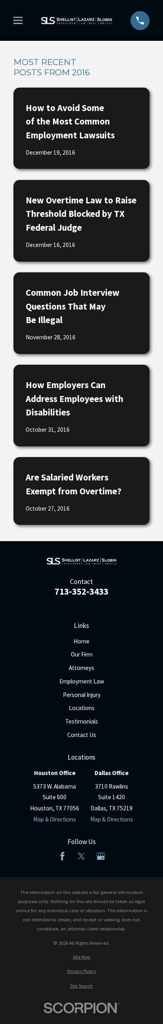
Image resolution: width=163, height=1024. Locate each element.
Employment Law (81, 681)
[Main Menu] (18, 20)
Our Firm (82, 654)
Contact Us (81, 735)
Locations (82, 708)
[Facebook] (62, 856)
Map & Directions (54, 819)
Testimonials (81, 721)
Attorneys (81, 668)
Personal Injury (81, 695)
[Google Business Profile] (101, 856)
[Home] (76, 20)
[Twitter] (81, 856)
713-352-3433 (81, 591)
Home (81, 641)
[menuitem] (81, 956)
